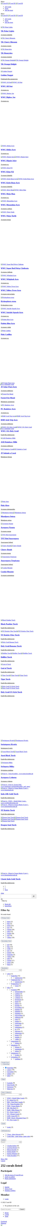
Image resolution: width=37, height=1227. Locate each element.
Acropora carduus (6, 209)
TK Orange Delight (8, 64)
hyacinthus (18, 1007)
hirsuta (17, 1047)
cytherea (17, 997)
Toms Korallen (11, 1155)
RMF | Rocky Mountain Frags (16, 1118)
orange (9, 929)
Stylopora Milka (7, 766)
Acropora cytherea (6, 781)
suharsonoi (18, 1033)
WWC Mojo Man (8, 194)
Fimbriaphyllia (15, 980)
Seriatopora (14, 1053)
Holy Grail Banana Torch (11, 646)
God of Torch (6, 668)
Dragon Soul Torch (8, 825)
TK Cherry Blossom (9, 42)
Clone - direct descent (14, 1134)
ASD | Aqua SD (12, 1116)
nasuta (17, 1021)
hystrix (17, 1055)
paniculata (18, 1023)
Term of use (8, 1189)
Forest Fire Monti (8, 398)
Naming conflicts (10, 1190)
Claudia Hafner (12, 1146)
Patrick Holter (11, 1151)
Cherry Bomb (6, 550)
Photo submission (10, 1178)
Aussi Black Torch (8, 755)
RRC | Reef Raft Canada (15, 1102)
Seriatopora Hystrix (9, 744)
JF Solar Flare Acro (9, 387)
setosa (17, 1051)
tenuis (17, 1035)
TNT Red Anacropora (10, 538)
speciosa (17, 1031)
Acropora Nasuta (8, 527)
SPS (8, 988)
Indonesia (10, 1087)
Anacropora (14, 1041)
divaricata (18, 999)
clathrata (17, 995)
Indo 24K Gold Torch (9, 794)
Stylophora (14, 1057)
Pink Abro (5, 505)
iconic (9, 1127)
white (9, 949)
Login (6, 1199)
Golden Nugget (7, 75)
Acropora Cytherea (8, 777)
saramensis (18, 1049)
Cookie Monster (7, 572)
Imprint (7, 1187)
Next (6, 890)
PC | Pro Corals (12, 1120)
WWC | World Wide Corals (15, 1098)
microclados (18, 1015)
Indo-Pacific (11, 1085)
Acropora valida (6, 327)
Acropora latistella (6, 35)
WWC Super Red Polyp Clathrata (15, 268)
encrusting (10, 1072)
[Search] (34, 896)
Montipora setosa (6, 520)
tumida (17, 1037)
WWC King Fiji (7, 172)
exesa (16, 986)
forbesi (17, 1043)
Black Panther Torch (9, 624)
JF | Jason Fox (11, 1100)
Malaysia (10, 1089)
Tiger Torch (5, 679)
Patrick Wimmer (12, 1153)
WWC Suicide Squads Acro (12, 312)
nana (16, 1019)
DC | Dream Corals (13, 1114)
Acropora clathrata (6, 272)
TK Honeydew (7, 53)
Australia (10, 1083)
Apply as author (10, 1177)
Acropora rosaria (6, 46)
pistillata (17, 1059)
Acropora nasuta (6, 531)
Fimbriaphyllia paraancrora (9, 79)
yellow (9, 937)
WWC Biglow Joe (8, 97)
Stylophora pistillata (7, 770)
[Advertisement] (18, 124)
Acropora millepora (7, 391)
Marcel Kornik (11, 1150)
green (9, 925)
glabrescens (18, 978)
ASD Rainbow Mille (9, 442)
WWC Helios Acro (8, 150)
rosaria (17, 1025)
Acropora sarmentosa (7, 575)
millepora (18, 1017)
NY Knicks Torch (8, 810)
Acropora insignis (6, 57)
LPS (8, 974)
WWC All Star (7, 86)
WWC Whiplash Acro (10, 279)
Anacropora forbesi (7, 542)
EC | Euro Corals (12, 1112)
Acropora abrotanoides (8, 509)
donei (16, 1001)
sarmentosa (18, 1027)
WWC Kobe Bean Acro (10, 183)
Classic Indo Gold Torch (10, 879)
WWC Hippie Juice (8, 161)
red (8, 935)
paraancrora (18, 982)
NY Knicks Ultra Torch (10, 635)
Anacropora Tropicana (10, 561)
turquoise (10, 954)
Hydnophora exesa (8, 301)
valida (17, 1039)
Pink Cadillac (6, 334)
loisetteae (18, 1013)
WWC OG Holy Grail (10, 431)
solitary (9, 1074)
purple (9, 933)
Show (4, 1159)
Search (22, 1209)
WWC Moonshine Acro (10, 205)
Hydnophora (15, 984)
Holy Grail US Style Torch (11, 692)
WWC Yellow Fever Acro (11, 290)
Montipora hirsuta (6, 457)
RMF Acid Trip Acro (9, 420)
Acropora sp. (5, 90)
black (8, 921)
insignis (17, 1009)
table (8, 1076)
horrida (17, 1005)
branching (10, 1068)
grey (8, 927)
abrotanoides (19, 991)
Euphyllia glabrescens (7, 435)
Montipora (14, 1045)
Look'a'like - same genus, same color (18, 1136)
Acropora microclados (8, 294)
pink (8, 931)
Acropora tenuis (6, 68)
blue (8, 923)
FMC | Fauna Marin (13, 1106)
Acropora (14, 990)
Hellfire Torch (6, 657)
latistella (17, 1011)
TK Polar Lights (7, 31)
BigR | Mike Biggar (13, 1110)
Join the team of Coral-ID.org (14, 1175)
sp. (16, 1029)
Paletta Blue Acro (8, 323)
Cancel (3, 1161)
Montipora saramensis (7, 402)
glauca (17, 1003)
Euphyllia (14, 976)
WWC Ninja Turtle (8, 216)
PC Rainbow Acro (8, 409)
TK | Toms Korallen (13, 1104)
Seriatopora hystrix (7, 748)
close (2, 893)
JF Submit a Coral (8, 453)
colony (9, 1070)
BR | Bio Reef (11, 1108)
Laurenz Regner (12, 1148)
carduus (17, 993)
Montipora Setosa (8, 516)
